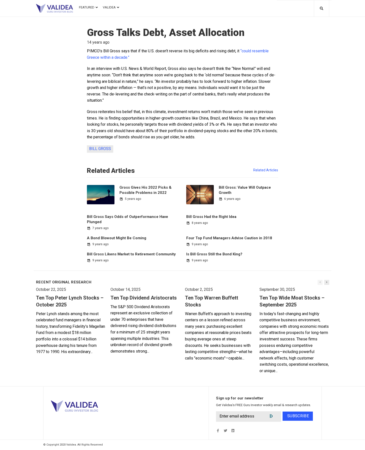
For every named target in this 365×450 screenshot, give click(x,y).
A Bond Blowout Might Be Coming (116, 238)
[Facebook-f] (218, 430)
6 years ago (232, 199)
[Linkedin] (233, 430)
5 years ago (133, 199)
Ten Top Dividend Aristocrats (143, 298)
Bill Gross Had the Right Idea (211, 216)
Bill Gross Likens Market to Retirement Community (131, 254)
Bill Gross (100, 148)
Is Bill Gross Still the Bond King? (214, 254)
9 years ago (100, 244)
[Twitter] (225, 430)
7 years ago (100, 228)
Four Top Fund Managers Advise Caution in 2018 (229, 238)
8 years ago (200, 223)
